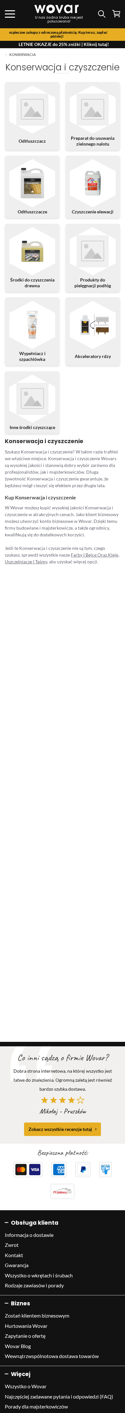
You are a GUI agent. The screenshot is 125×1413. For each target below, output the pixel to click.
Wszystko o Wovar (25, 1386)
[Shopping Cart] (116, 13)
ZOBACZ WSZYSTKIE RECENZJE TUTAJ (60, 1129)
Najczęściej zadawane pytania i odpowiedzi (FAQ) (59, 1396)
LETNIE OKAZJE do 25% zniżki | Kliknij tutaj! (64, 44)
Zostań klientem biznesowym (37, 1315)
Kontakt (14, 1255)
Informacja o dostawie (29, 1235)
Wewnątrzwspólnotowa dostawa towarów (52, 1356)
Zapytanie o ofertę (25, 1336)
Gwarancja (17, 1265)
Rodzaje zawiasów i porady (34, 1285)
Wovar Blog (18, 1346)
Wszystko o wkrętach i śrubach (39, 1275)
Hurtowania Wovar (26, 1326)
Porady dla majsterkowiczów (36, 1406)
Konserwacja (22, 55)
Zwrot (12, 1245)
